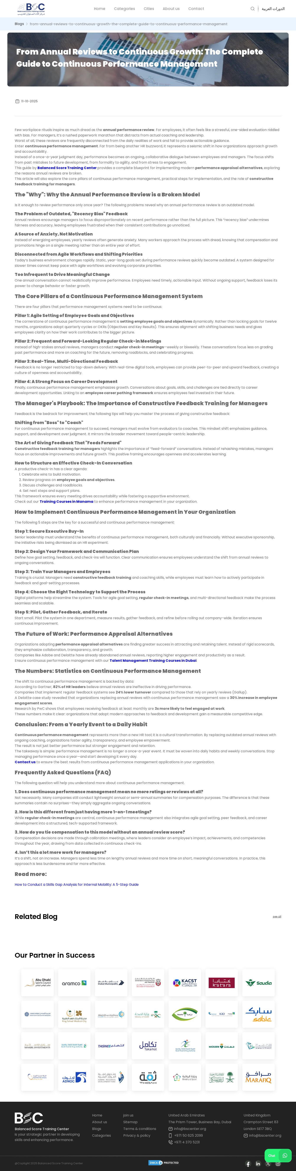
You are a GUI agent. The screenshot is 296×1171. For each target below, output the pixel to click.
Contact (196, 8)
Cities (149, 8)
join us (128, 1115)
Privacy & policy (136, 1135)
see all (277, 916)
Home (99, 8)
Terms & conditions (139, 1128)
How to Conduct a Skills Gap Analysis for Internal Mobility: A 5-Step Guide (77, 884)
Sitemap (130, 1122)
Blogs (19, 24)
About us (171, 8)
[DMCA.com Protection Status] (164, 1163)
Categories (124, 8)
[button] (271, 9)
